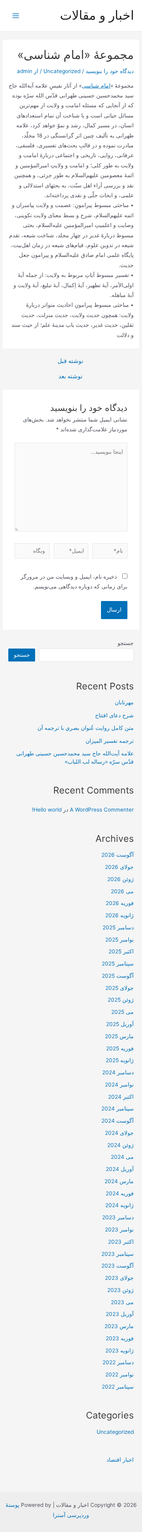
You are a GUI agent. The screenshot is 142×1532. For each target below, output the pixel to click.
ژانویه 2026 (119, 915)
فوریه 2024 (120, 1193)
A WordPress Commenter (102, 809)
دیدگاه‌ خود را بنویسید (110, 71)
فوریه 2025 (120, 1048)
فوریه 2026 (120, 903)
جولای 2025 (119, 988)
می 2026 (122, 891)
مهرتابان (124, 702)
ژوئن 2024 (120, 1145)
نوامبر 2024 (119, 1084)
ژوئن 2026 (120, 879)
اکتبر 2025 (121, 951)
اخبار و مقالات (97, 15)
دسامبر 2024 (118, 1072)
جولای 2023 (119, 1278)
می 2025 (122, 1012)
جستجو (126, 643)
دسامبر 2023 (118, 1217)
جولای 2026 (119, 867)
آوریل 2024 (120, 1169)
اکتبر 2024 (121, 1097)
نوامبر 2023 (119, 1229)
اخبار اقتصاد (120, 1460)
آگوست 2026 (117, 855)
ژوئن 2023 (120, 1290)
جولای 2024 (119, 1133)
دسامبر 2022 (118, 1362)
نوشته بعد (70, 376)
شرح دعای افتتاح (114, 715)
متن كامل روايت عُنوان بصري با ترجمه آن (85, 728)
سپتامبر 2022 (118, 1387)
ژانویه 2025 (120, 1060)
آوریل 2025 (120, 1024)
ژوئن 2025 (121, 1000)
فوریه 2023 (120, 1338)
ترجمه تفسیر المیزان (110, 741)
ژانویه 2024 (119, 1205)
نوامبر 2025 (119, 939)
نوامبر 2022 (119, 1374)
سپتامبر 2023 (117, 1254)
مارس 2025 (119, 1036)
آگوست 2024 (117, 1121)
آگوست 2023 (117, 1266)
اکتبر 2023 (121, 1242)
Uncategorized (61, 71)
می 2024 (122, 1157)
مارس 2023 (119, 1326)
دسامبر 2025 (118, 927)
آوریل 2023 (120, 1314)
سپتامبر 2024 (117, 1108)
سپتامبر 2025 (118, 963)
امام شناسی (96, 85)
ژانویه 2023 (119, 1350)
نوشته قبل (70, 361)
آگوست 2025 (118, 976)
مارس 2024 (119, 1181)
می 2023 (122, 1302)
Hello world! (47, 809)
